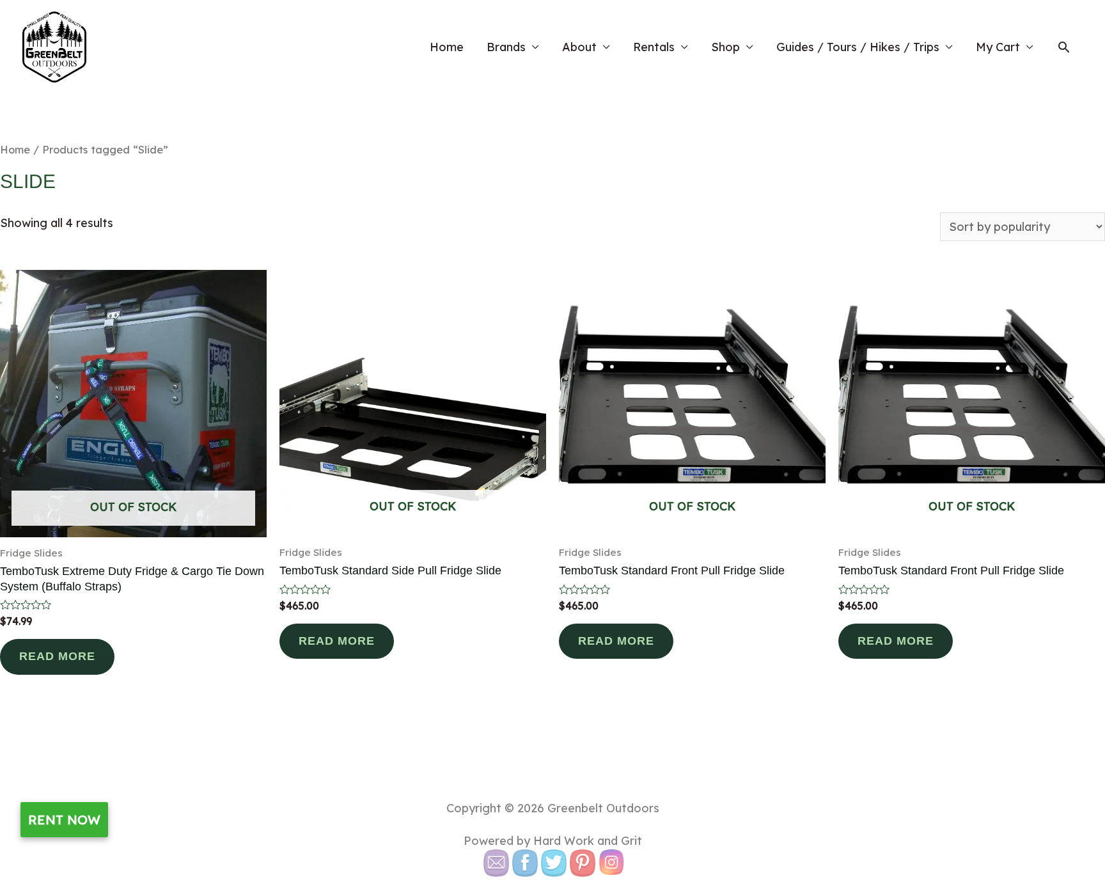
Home (447, 47)
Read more (57, 656)
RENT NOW (64, 820)
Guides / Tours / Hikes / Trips (857, 47)
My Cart (998, 47)
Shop (725, 47)
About (579, 47)
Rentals (654, 47)
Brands (506, 47)
